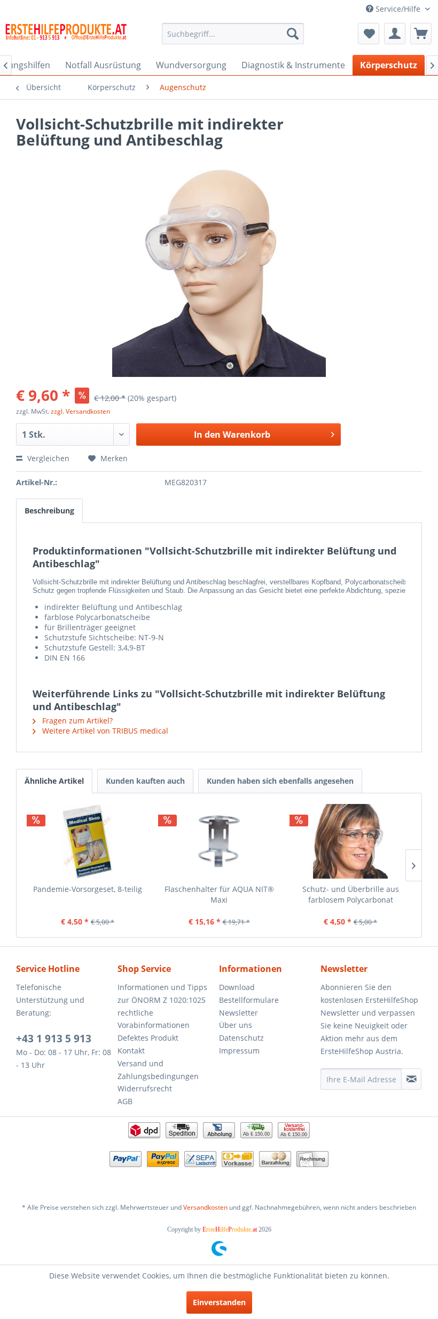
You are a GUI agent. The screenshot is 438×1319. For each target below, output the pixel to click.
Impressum (239, 1050)
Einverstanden (219, 1302)
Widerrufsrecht (145, 1088)
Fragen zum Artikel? (76, 720)
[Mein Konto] (394, 33)
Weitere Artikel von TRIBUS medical (104, 731)
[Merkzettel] (368, 33)
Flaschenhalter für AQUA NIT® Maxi (219, 894)
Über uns (235, 1025)
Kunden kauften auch (145, 781)
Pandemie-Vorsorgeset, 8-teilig (87, 889)
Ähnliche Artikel (54, 781)
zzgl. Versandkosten (80, 411)
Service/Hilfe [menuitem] (398, 9)
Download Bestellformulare (249, 993)
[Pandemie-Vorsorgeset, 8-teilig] (87, 841)
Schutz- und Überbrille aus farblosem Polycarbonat (350, 894)
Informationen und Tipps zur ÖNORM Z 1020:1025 (162, 993)
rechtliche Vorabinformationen (154, 1019)
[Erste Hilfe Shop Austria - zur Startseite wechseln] (66, 36)
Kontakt (131, 1050)
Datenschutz (241, 1038)
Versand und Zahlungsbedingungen (158, 1069)
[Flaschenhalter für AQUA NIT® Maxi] (219, 841)
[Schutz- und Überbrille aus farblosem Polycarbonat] (350, 841)
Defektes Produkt (148, 1038)
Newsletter (238, 1013)
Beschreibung (49, 510)
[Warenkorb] (421, 33)
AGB (125, 1101)
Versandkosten (205, 1207)
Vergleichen (47, 458)
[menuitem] (233, 33)
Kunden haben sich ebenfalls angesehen (280, 781)
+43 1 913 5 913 (53, 1038)
